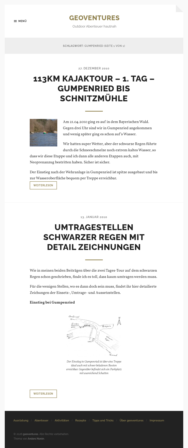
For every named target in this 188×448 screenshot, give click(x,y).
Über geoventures (131, 420)
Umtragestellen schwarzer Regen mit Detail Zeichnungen (94, 237)
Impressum (157, 420)
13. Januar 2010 (94, 217)
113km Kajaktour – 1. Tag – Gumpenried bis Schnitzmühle (94, 88)
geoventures (94, 18)
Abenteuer (41, 420)
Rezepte (80, 420)
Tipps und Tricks (102, 420)
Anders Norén (36, 438)
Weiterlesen (43, 185)
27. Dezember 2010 (93, 68)
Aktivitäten (62, 420)
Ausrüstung (20, 420)
